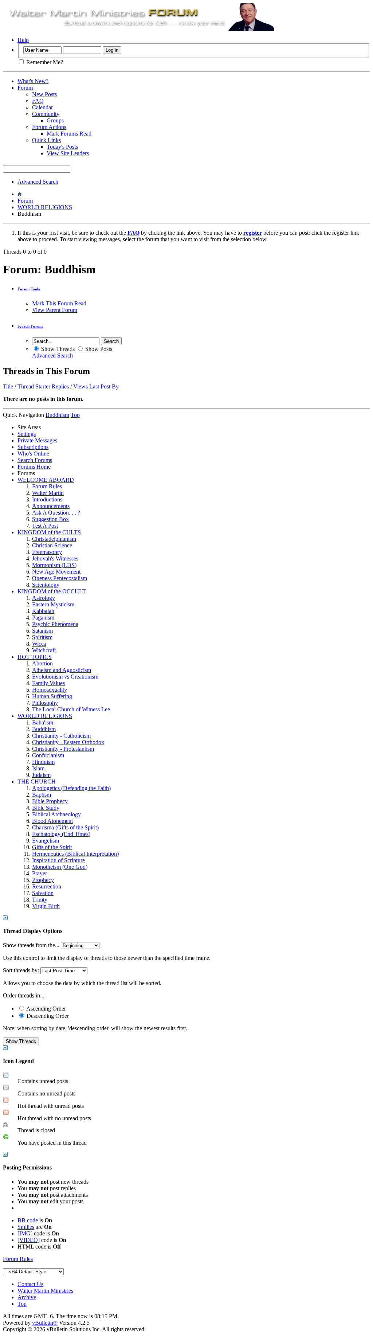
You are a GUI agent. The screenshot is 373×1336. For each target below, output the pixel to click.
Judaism (41, 775)
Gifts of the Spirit (52, 847)
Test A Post (45, 526)
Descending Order (47, 1016)
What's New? (32, 81)
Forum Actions (49, 127)
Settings (26, 434)
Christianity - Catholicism (61, 736)
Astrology (43, 598)
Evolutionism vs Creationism (65, 676)
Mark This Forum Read (59, 303)
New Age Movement (56, 572)
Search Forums (34, 460)
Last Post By (104, 386)
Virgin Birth (46, 906)
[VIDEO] (28, 1240)
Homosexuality (49, 690)
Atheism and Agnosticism (61, 670)
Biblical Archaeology (56, 814)
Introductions (47, 499)
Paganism (43, 617)
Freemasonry (47, 552)
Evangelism (45, 840)
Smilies (25, 1227)
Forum (25, 88)
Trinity (39, 899)
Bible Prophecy (50, 801)
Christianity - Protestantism (63, 749)
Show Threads (57, 349)
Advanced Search (37, 182)
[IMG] (24, 1233)
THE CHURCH (36, 781)
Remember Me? (44, 62)
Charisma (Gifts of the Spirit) (65, 827)
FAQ (38, 101)
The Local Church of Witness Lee (71, 709)
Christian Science (52, 545)
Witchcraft (44, 650)
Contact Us (30, 1284)
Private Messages (37, 440)
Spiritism (42, 637)
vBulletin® (45, 1323)
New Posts (44, 94)
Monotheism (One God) (59, 867)
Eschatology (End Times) (61, 834)
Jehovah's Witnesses (55, 558)
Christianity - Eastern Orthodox (68, 742)
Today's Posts (62, 147)
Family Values (48, 683)
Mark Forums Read (69, 133)
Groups (55, 120)
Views (80, 386)
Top (75, 415)
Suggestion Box (50, 519)
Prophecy (43, 880)
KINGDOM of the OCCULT (51, 591)
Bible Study (45, 808)
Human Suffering (52, 696)
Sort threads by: (21, 970)
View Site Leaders (68, 153)
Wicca (39, 644)
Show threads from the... (31, 945)
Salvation (43, 893)
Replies (60, 386)
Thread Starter (33, 386)
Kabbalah (43, 611)
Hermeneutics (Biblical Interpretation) (75, 854)
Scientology (45, 585)
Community (45, 114)
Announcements (51, 506)
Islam (38, 768)
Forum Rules (47, 486)
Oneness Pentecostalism (59, 578)
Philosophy (45, 703)
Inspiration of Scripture (58, 860)
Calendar (42, 107)
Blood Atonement (52, 821)
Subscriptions (32, 447)
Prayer (39, 873)
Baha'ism (42, 722)
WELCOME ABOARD (45, 480)
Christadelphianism (54, 539)
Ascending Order (45, 1008)
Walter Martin (48, 493)
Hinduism (43, 762)
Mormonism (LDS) (54, 565)
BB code (27, 1220)
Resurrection (46, 886)
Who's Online (33, 453)
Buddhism (44, 729)
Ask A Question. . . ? (56, 512)
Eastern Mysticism (53, 604)
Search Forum (30, 326)
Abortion (42, 663)
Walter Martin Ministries (45, 1291)
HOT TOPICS (34, 657)
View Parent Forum (54, 310)
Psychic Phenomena (55, 624)
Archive (26, 1297)
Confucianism (48, 755)
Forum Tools (28, 289)
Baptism (41, 795)
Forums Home (34, 467)
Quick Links (46, 140)
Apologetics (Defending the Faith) (71, 788)
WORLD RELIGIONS (44, 207)
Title (8, 386)
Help (23, 40)
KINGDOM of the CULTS (49, 532)
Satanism (42, 631)
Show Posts (98, 349)
